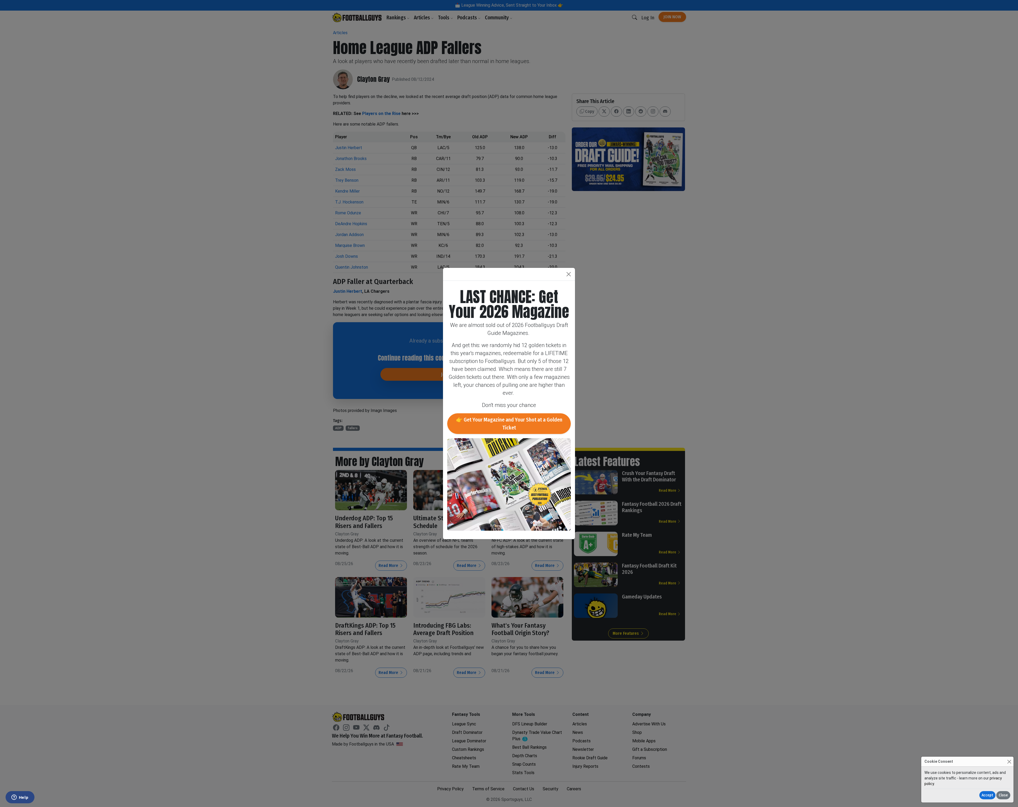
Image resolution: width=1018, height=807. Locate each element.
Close (1003, 795)
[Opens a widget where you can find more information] (19, 797)
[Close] (1009, 761)
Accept (987, 795)
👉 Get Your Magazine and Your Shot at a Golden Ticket (509, 423)
